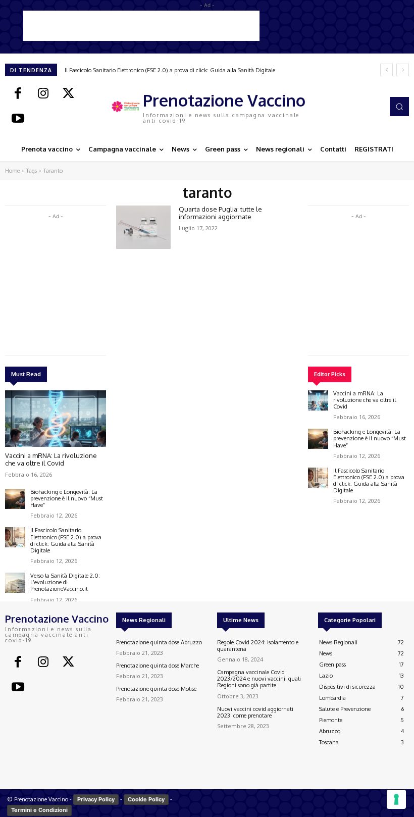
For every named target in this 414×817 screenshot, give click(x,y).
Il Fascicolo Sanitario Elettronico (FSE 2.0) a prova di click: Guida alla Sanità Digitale (170, 70)
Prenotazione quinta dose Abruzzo (159, 642)
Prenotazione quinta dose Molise (156, 688)
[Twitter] (68, 94)
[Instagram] (43, 94)
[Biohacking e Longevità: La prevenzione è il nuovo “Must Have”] (15, 499)
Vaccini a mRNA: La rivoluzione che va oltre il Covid (51, 459)
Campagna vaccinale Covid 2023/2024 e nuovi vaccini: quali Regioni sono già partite (259, 679)
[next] (402, 70)
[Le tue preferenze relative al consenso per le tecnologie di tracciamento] (396, 799)
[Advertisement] (141, 26)
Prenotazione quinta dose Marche (157, 665)
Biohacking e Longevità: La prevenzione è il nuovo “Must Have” (66, 498)
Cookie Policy (146, 799)
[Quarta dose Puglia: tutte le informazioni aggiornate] (143, 227)
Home (12, 170)
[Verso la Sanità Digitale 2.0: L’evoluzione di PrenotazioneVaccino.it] (15, 583)
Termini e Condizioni (39, 809)
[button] (399, 106)
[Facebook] (17, 94)
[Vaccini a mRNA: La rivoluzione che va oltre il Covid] (55, 418)
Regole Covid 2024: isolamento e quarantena (257, 645)
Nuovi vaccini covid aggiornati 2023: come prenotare (255, 712)
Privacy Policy (96, 799)
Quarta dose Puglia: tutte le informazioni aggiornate (220, 213)
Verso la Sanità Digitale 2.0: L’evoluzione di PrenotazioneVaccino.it (65, 582)
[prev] (386, 70)
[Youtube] (17, 119)
